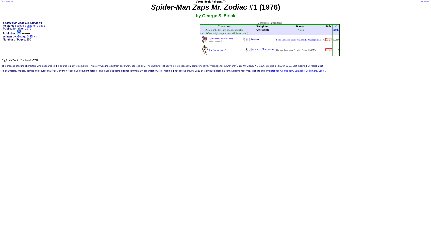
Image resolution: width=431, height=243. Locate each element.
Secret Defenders (283, 40)
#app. (336, 28)
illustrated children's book (29, 25)
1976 (28, 28)
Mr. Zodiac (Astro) (217, 50)
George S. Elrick (27, 36)
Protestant (255, 39)
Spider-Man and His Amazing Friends (306, 40)
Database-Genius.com (281, 71)
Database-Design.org (305, 71)
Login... (322, 71)
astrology (256, 49)
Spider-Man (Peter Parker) (221, 38)
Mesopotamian (269, 49)
